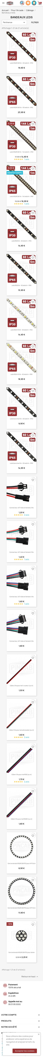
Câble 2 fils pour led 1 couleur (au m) (21, 686)
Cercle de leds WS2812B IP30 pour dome (21, 952)
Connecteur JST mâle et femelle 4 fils (21, 597)
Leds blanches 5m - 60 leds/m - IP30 (21, 419)
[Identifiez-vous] (34, 2)
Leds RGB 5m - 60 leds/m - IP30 (21, 241)
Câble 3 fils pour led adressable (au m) (21, 730)
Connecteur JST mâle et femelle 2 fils (21, 508)
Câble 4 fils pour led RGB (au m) (21, 775)
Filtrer (35, 22)
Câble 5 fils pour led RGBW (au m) (21, 819)
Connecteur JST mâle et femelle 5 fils (21, 641)
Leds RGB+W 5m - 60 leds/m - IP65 (21, 374)
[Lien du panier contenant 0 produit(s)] (40, 3)
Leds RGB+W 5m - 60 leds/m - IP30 (21, 330)
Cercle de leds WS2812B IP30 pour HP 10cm (21, 863)
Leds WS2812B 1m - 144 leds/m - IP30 (21, 152)
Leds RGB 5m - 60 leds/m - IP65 (21, 285)
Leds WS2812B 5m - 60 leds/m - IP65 (21, 108)
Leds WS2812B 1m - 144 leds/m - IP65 (21, 196)
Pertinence (14, 22)
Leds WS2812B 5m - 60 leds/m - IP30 (21, 63)
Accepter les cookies (24, 1051)
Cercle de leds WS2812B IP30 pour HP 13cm (21, 908)
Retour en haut (30, 976)
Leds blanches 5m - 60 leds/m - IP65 (21, 463)
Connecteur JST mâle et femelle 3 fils (21, 552)
